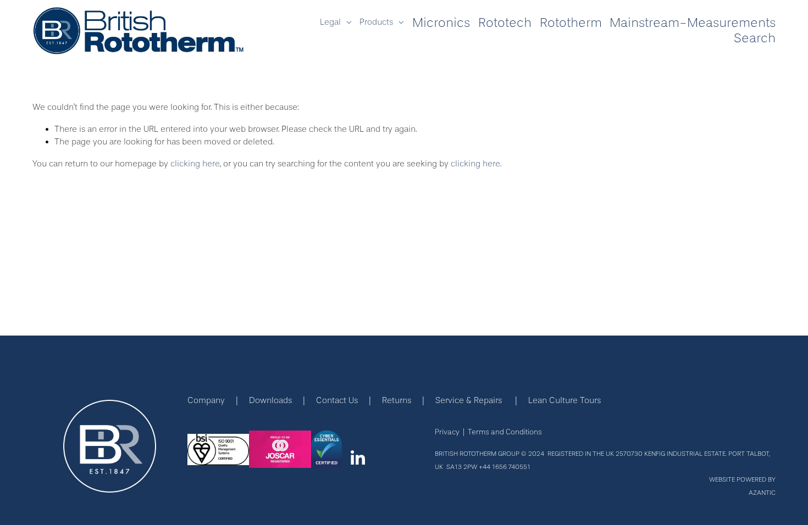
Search (755, 38)
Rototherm (571, 22)
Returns (396, 400)
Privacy (447, 432)
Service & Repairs (468, 400)
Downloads (270, 400)
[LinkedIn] (357, 458)
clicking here (195, 164)
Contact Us (337, 400)
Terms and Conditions (505, 432)
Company (206, 400)
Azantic (762, 493)
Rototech (505, 22)
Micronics (441, 22)
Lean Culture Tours (564, 400)
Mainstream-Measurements (693, 22)
